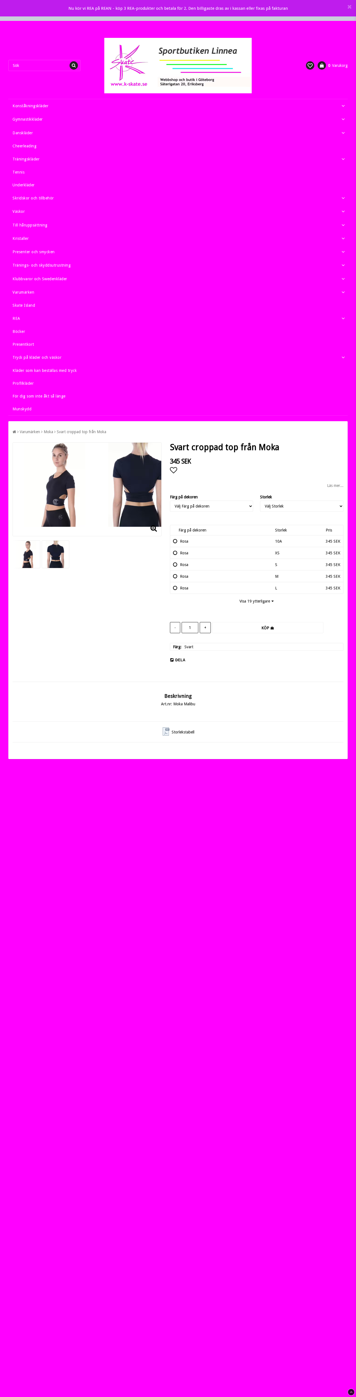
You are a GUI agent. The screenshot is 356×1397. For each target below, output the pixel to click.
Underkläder (24, 185)
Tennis (18, 172)
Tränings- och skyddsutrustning (42, 265)
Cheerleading (24, 146)
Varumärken (23, 292)
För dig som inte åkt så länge (39, 396)
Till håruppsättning (30, 225)
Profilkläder (23, 383)
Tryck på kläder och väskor (37, 357)
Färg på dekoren (184, 497)
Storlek (266, 497)
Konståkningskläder (30, 106)
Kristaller (21, 238)
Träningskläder (26, 159)
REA (16, 318)
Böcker (19, 331)
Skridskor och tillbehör (33, 198)
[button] (310, 65)
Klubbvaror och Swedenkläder (40, 279)
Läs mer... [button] (335, 485)
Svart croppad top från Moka (81, 432)
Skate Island (24, 305)
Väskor (19, 211)
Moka (48, 432)
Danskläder (23, 133)
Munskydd (22, 409)
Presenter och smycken (34, 252)
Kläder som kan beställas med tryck (45, 370)
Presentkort (23, 344)
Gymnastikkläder (28, 119)
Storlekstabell (183, 732)
